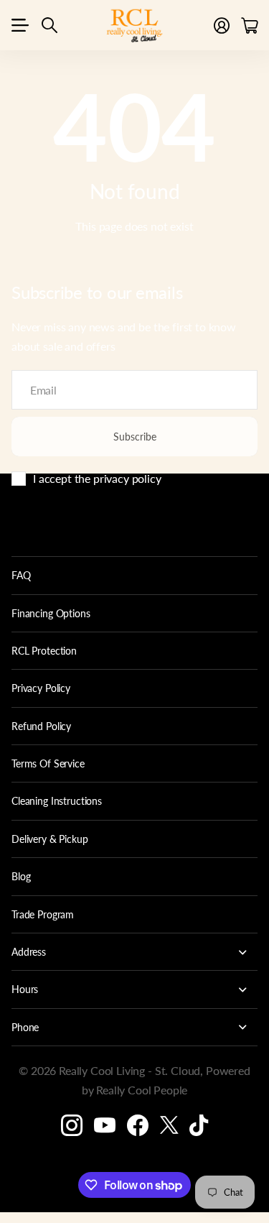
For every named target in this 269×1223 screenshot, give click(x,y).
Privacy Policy (40, 688)
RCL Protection (44, 651)
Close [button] (134, 952)
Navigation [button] (19, 25)
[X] (169, 1125)
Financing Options (50, 613)
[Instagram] (71, 1125)
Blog (20, 876)
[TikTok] (198, 1125)
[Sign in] (222, 25)
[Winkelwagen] (249, 25)
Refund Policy (41, 726)
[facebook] (137, 1125)
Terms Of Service (48, 763)
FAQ (21, 575)
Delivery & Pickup (49, 839)
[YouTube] (104, 1125)
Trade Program (42, 914)
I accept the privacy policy (97, 478)
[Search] (49, 25)
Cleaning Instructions (56, 801)
